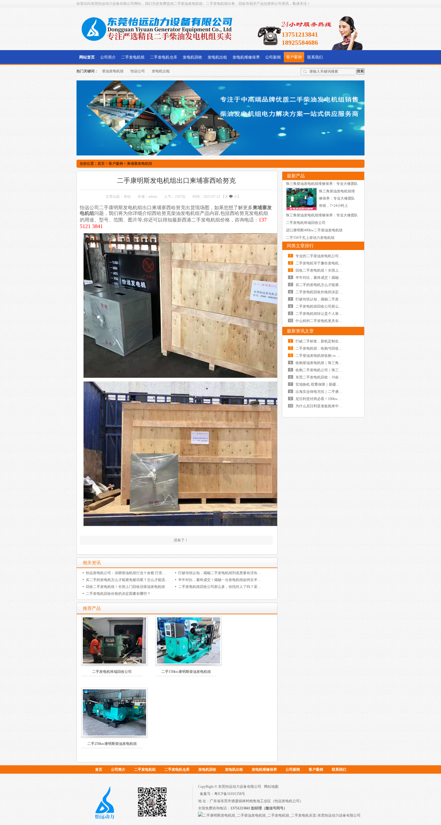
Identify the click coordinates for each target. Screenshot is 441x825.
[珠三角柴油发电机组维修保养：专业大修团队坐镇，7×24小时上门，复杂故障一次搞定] (301, 209)
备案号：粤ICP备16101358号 (222, 794)
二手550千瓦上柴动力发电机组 (310, 238)
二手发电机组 (133, 57)
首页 (101, 163)
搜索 (360, 71)
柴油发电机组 (113, 71)
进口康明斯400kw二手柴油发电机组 (314, 230)
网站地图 (271, 786)
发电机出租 (217, 57)
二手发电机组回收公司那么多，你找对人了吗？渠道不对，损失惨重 (232, 587)
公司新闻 (273, 57)
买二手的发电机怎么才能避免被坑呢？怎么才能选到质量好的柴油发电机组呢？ (149, 580)
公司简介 (108, 57)
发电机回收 (192, 57)
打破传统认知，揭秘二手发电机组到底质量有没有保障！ (223, 573)
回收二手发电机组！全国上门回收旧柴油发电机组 (125, 587)
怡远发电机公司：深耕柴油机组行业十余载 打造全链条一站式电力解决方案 (146, 573)
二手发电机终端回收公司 (112, 672)
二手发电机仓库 (163, 57)
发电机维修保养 (246, 57)
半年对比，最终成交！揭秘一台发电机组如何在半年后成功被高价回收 (234, 580)
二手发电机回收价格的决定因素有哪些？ (118, 594)
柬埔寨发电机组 (139, 163)
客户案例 (294, 57)
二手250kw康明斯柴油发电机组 (112, 744)
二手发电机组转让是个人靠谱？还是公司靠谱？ (333, 314)
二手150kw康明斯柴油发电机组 (186, 672)
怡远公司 (137, 71)
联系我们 (315, 57)
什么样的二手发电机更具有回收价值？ (326, 321)
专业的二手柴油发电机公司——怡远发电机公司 (333, 256)
